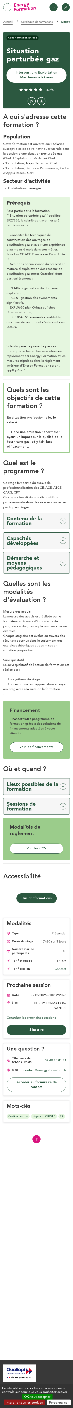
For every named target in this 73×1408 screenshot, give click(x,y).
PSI (61, 1116)
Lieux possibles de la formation (32, 786)
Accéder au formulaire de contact (36, 1085)
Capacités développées (23, 540)
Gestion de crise (18, 1116)
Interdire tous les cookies (24, 1402)
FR (54, 7)
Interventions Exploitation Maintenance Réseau (36, 75)
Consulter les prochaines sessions (31, 1017)
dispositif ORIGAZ (44, 1116)
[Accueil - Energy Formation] (25, 7)
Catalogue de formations (37, 22)
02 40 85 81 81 (55, 1060)
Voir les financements (36, 747)
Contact (60, 969)
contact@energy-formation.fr (45, 1070)
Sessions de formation (21, 806)
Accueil (8, 22)
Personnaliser (59, 1402)
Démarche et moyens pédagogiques (24, 563)
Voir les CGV (36, 848)
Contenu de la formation (24, 521)
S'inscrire (36, 1030)
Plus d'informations (36, 898)
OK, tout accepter (37, 1397)
